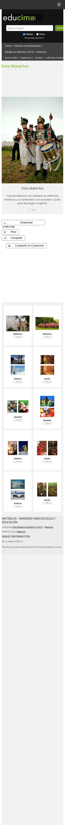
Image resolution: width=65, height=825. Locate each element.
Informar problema (56, 58)
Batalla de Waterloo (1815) (19, 51)
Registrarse (26, 58)
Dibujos (29, 34)
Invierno (18, 378)
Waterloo (42, 51)
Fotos (42, 34)
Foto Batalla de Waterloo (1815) (27, 527)
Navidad (18, 417)
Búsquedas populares (34, 38)
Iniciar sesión (11, 58)
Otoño (47, 378)
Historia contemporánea (27, 45)
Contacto (39, 58)
